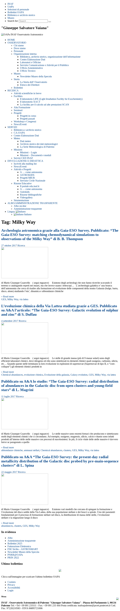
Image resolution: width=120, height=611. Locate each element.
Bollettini (18, 87)
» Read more (7, 296)
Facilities (18, 96)
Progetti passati (27, 118)
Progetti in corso (28, 116)
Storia (17, 79)
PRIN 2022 (13, 557)
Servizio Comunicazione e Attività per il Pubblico (44, 65)
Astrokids (25, 192)
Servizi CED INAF (23, 158)
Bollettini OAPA (16, 12)
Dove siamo (20, 48)
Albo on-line (20, 206)
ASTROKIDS (27, 175)
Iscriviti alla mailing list (25, 163)
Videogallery (26, 197)
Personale (18, 51)
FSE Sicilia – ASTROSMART (23, 549)
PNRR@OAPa (15, 554)
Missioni (18, 149)
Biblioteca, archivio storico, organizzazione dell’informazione (50, 56)
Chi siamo (19, 45)
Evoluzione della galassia (56, 374)
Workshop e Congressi (25, 121)
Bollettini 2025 (15, 543)
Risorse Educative (23, 183)
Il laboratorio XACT (30, 101)
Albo (10, 538)
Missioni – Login (28, 152)
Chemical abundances (12, 374)
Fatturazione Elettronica (19, 546)
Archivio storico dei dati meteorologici (39, 144)
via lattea (24, 299)
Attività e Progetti (22, 169)
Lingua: (12, 211)
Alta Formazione (22, 107)
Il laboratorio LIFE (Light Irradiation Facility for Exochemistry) (51, 99)
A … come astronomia (31, 172)
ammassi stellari (31, 450)
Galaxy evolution (79, 374)
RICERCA (13, 90)
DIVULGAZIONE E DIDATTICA (25, 161)
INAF (10, 4)
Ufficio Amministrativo (31, 68)
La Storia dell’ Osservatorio (33, 82)
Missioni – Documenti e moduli (35, 155)
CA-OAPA (19, 132)
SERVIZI (12, 127)
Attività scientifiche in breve (27, 93)
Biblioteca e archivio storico (21, 15)
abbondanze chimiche (12, 450)
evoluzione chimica (33, 374)
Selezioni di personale (18, 9)
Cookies (12, 582)
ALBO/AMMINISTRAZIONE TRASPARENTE (33, 203)
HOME (11, 39)
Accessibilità (14, 587)
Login (10, 590)
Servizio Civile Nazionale (32, 180)
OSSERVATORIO (17, 42)
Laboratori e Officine (30, 62)
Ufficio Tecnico (27, 70)
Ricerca (21, 245)
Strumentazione (21, 200)
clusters (67, 450)
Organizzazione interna (25, 54)
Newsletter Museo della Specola (36, 76)
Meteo (17, 138)
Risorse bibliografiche (31, 194)
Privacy (11, 584)
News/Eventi (20, 124)
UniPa (11, 6)
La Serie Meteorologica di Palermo (37, 146)
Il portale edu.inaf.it (29, 186)
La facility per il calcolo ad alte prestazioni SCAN (44, 104)
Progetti (17, 113)
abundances (7, 525)
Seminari (18, 110)
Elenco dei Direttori (29, 85)
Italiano (28, 214)
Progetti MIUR (27, 177)
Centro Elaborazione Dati (32, 59)
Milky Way (12, 299)
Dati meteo (25, 141)
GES (3, 299)
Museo (11, 18)
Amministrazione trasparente (28, 208)
